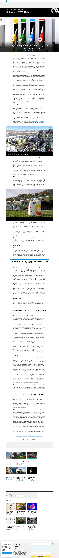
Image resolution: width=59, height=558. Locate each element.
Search (28, 9)
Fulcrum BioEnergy (31, 160)
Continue (40, 556)
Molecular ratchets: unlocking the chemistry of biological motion (10, 526)
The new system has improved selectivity (38, 121)
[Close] (12, 542)
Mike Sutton (20, 514)
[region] (7, 549)
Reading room (17, 18)
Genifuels (36, 247)
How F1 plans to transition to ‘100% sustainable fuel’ (32, 461)
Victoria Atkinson (32, 480)
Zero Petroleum (42, 62)
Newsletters (10, 18)
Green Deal (27, 374)
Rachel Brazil (27, 50)
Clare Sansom (31, 514)
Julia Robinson (20, 464)
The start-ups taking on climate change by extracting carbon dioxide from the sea (10, 476)
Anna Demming (9, 529)
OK (6, 552)
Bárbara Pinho (20, 528)
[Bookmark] (35, 55)
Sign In (8, 9)
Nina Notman (9, 514)
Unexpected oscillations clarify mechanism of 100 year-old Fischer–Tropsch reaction (31, 477)
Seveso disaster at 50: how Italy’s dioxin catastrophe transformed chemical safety (32, 526)
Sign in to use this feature (42, 53)
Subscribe (15, 9)
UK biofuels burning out (9, 460)
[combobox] (23, 9)
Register (11, 9)
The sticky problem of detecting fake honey (9, 512)
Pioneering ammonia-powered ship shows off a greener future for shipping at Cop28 (21, 477)
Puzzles (20, 18)
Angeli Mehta (9, 479)
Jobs (13, 18)
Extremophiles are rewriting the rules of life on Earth (21, 526)
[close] (45, 53)
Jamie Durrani (31, 529)
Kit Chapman (31, 463)
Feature (7, 510)
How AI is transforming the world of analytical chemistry (32, 512)
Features (29, 42)
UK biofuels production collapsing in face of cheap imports (21, 461)
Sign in (17, 496)
